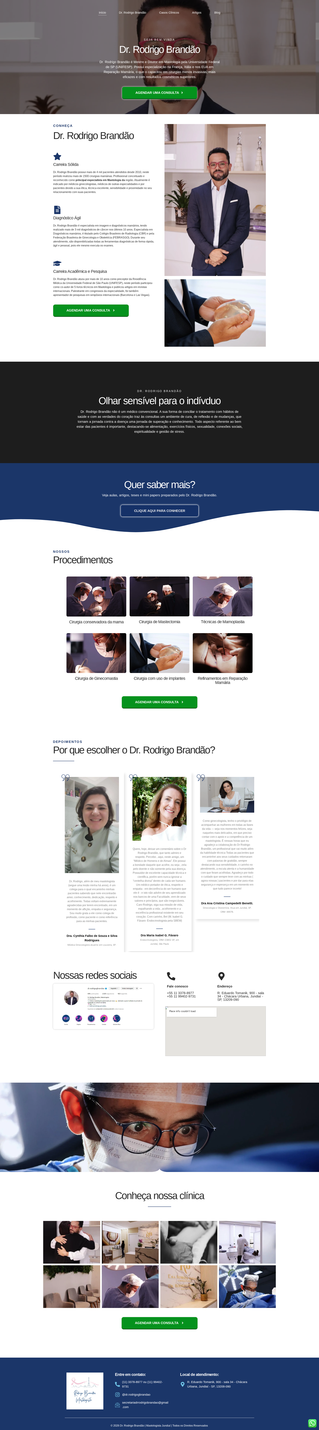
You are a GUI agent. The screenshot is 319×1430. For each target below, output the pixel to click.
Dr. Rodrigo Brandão (132, 12)
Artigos (196, 12)
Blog (217, 12)
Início (102, 12)
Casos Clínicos (169, 12)
